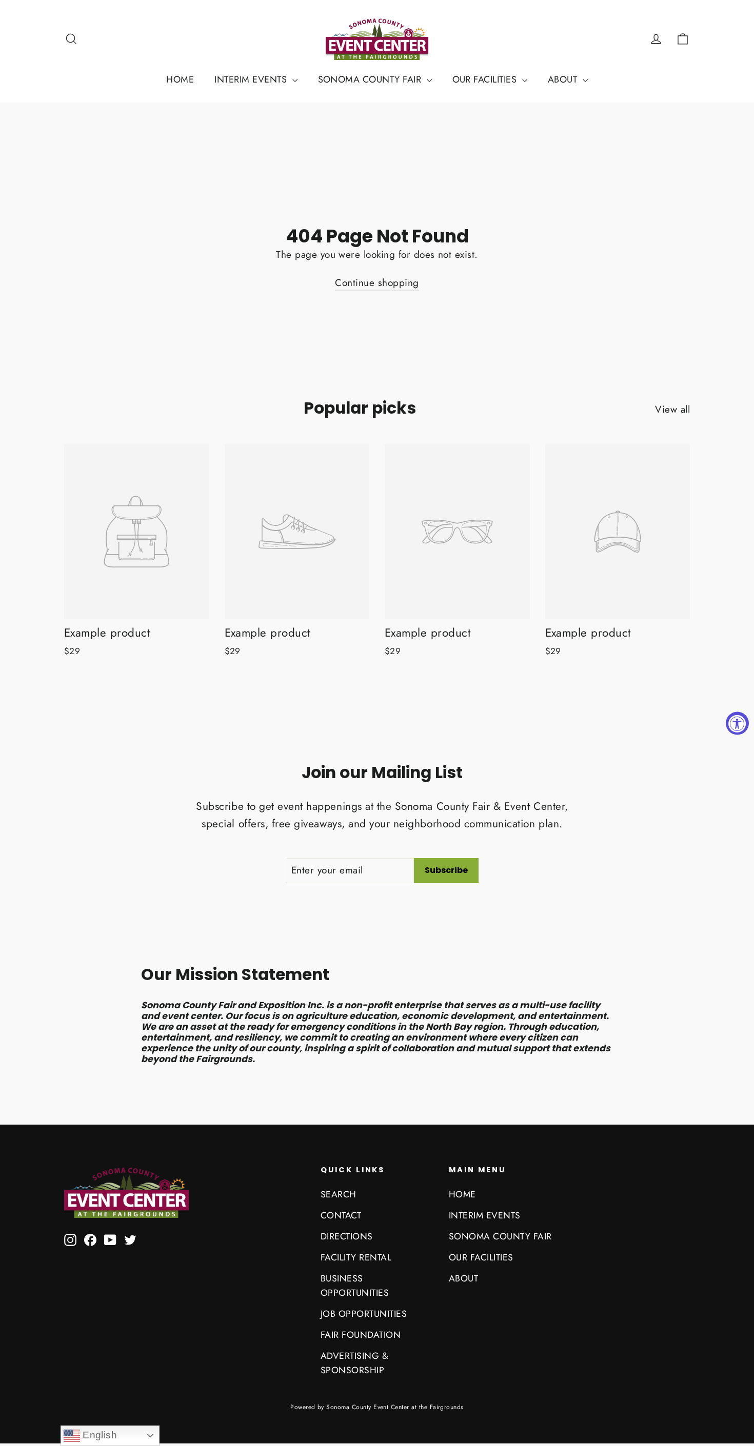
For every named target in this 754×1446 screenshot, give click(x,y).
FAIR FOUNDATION (361, 1334)
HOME (180, 79)
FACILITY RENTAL (356, 1257)
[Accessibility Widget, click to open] (737, 723)
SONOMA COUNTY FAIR (371, 79)
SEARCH (338, 1194)
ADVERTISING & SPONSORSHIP (354, 1363)
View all (672, 409)
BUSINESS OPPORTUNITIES (355, 1285)
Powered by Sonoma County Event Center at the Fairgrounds (377, 1407)
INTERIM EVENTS (251, 79)
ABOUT (564, 79)
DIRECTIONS (347, 1236)
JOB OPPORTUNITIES (364, 1313)
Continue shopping (377, 283)
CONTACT (341, 1215)
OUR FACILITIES (486, 79)
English (98, 1435)
